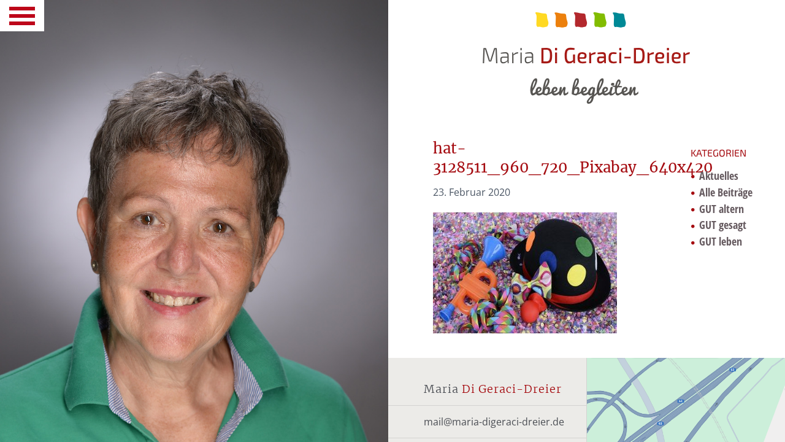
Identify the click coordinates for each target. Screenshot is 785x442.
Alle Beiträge (725, 192)
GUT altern (721, 208)
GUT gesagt (722, 224)
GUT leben (720, 241)
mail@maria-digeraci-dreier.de (494, 421)
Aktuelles (718, 175)
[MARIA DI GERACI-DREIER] (586, 52)
